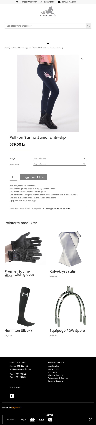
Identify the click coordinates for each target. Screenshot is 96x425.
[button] (82, 59)
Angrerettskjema (55, 381)
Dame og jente (25, 48)
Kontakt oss (53, 369)
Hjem (7, 48)
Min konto (52, 372)
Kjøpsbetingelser (55, 375)
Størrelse (14, 164)
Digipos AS (15, 408)
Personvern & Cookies (58, 378)
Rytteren (14, 48)
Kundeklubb (53, 366)
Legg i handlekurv (34, 177)
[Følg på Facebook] (12, 396)
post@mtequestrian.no (20, 369)
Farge (12, 158)
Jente (35, 48)
